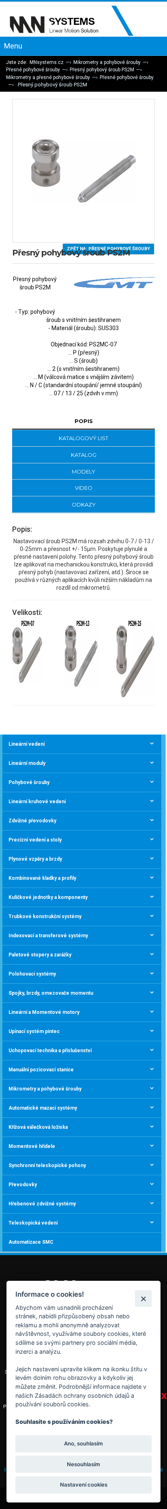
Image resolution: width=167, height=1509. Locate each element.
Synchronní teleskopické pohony (47, 1165)
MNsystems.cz (47, 62)
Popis (84, 421)
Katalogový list (83, 438)
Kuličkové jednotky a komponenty (48, 897)
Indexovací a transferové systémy (48, 935)
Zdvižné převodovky (32, 821)
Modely (83, 471)
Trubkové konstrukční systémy (45, 916)
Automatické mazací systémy (43, 1108)
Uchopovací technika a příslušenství (50, 1050)
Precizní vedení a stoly (35, 840)
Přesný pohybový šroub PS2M (102, 70)
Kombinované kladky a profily (42, 878)
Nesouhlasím (83, 1464)
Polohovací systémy (32, 974)
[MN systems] (77, 21)
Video (83, 488)
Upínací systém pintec (34, 1031)
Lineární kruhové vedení (37, 801)
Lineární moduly (27, 763)
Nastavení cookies (83, 1484)
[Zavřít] (143, 1298)
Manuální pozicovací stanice (41, 1070)
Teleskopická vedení (33, 1223)
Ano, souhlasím (83, 1443)
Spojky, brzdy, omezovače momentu (51, 993)
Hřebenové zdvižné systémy (42, 1204)
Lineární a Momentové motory (44, 1012)
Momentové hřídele (32, 1146)
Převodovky (23, 1184)
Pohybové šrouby (29, 782)
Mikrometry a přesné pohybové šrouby (48, 77)
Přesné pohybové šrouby (33, 70)
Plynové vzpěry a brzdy (35, 859)
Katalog (83, 455)
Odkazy (84, 504)
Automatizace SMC (31, 1242)
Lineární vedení (27, 744)
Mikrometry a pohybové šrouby (107, 62)
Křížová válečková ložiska (38, 1127)
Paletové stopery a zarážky (40, 955)
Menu (13, 46)
